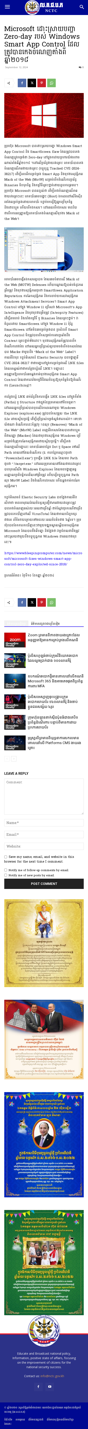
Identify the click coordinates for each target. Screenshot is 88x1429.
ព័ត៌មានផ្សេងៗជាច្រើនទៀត (45, 623)
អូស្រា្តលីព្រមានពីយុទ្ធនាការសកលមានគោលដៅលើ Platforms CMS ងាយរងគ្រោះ (54, 743)
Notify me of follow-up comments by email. (39, 870)
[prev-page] (7, 758)
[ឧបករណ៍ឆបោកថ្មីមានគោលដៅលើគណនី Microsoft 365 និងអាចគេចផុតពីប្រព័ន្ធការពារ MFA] (15, 681)
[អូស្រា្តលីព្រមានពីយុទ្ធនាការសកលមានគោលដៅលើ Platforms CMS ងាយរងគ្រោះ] (15, 743)
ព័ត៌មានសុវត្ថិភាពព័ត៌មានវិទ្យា (12, 644)
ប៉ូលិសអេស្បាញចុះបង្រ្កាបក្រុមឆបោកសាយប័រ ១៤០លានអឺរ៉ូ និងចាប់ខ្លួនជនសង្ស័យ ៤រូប (53, 702)
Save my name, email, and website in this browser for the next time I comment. (39, 859)
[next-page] (13, 758)
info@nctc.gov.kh (52, 1376)
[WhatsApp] (51, 83)
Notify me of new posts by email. (31, 875)
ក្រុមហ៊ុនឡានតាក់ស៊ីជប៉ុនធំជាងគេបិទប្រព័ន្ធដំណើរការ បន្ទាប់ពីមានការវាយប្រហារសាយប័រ (53, 722)
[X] (32, 83)
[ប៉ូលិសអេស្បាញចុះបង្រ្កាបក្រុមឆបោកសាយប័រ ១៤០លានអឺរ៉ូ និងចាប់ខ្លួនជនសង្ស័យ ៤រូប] (15, 701)
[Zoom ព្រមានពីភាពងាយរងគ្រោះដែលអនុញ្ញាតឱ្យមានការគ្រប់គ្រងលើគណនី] (15, 640)
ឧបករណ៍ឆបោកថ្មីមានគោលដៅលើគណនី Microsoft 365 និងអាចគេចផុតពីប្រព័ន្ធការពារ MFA (56, 681)
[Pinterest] (41, 83)
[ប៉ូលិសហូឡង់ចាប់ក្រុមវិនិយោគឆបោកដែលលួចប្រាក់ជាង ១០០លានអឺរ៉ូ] (15, 660)
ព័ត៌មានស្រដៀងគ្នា (16, 623)
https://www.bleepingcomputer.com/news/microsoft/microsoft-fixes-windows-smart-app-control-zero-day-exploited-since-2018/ (43, 558)
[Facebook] (22, 83)
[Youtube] (49, 1387)
